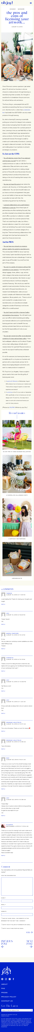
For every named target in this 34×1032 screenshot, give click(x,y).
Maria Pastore (12, 633)
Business (21, 9)
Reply (3, 604)
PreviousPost (7, 942)
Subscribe (31, 1010)
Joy (7, 613)
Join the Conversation (8, 875)
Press (4, 992)
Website (3, 911)
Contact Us (7, 1001)
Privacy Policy (8, 997)
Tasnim (9, 593)
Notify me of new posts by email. (13, 928)
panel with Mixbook (12, 381)
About (4, 984)
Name (3, 897)
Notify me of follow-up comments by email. (17, 924)
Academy (13, 9)
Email (3, 904)
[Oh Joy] (7, 3)
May (7, 758)
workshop (9, 392)
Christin (9, 657)
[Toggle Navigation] (31, 3)
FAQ (3, 988)
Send (28, 932)
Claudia (9, 824)
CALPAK (12, 407)
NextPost (30, 942)
